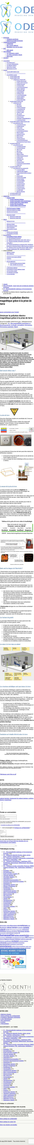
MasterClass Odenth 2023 (15, 216)
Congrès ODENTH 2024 (15, 78)
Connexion (9, 258)
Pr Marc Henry (19, 127)
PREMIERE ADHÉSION (12, 39)
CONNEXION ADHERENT (9, 42)
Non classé (6, 895)
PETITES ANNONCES (11, 261)
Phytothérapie (7, 902)
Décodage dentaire (8, 877)
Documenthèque (7, 235)
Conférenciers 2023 (17, 103)
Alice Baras (19, 104)
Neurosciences (7, 894)
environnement (3, 933)
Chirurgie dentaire (8, 875)
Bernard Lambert (20, 132)
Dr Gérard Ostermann (21, 107)
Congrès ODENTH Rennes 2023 (16, 101)
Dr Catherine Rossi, (21, 115)
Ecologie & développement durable (13, 881)
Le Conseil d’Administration (12, 64)
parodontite (15, 942)
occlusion (15, 941)
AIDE (4, 48)
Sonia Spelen (19, 160)
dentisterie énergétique (11, 931)
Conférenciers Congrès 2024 (19, 79)
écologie (22, 948)
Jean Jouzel (19, 113)
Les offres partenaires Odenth (14, 55)
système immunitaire (14, 948)
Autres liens (10, 56)
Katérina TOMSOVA (21, 89)
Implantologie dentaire (9, 891)
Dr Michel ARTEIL (20, 98)
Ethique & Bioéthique (9, 886)
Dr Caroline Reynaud (21, 148)
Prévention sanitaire (6, 327)
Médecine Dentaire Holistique (12, 939)
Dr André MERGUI (20, 92)
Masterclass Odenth (11, 215)
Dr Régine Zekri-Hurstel (21, 81)
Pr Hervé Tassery (20, 117)
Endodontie (6, 883)
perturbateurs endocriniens (16, 944)
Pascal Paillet (19, 152)
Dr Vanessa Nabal (20, 162)
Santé (16, 327)
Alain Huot (19, 151)
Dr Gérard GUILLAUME (21, 177)
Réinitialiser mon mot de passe (14, 47)
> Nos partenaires (5, 1020)
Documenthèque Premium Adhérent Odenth (16, 269)
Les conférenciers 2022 (18, 123)
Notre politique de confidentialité (8, 1119)
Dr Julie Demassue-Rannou (22, 131)
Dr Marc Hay (19, 165)
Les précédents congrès (12, 75)
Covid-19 (8, 929)
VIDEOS (5, 219)
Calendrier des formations (12, 211)
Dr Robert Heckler (20, 179)
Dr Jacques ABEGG (21, 169)
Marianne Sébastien (21, 191)
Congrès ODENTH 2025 (15, 76)
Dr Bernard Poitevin (21, 134)
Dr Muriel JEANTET (21, 96)
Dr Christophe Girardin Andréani (23, 163)
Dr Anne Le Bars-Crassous (22, 82)
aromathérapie (22, 925)
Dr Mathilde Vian (20, 159)
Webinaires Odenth (11, 224)
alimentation (3, 925)
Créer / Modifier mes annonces (16, 264)
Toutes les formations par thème (13, 210)
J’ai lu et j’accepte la (16, 828)
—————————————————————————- (16, 73)
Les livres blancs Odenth (12, 271)
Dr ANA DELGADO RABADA (22, 171)
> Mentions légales (5, 1014)
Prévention (28, 325)
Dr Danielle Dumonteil (21, 146)
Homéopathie (7, 889)
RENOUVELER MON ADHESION (15, 41)
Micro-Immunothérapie (9, 892)
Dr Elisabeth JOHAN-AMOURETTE (24, 118)
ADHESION (6, 37)
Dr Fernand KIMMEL (21, 180)
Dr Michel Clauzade (21, 84)
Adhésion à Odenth (11, 252)
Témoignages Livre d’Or (12, 68)
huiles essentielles (21, 935)
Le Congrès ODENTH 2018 (15, 193)
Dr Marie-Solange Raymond (22, 155)
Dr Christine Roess (20, 187)
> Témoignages (4, 1023)
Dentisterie (6, 878)
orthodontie (3, 943)
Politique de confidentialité (22, 828)
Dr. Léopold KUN (20, 182)
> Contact (2, 1022)
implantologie (2, 937)
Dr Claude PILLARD (21, 90)
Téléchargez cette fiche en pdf (8, 774)
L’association (6, 61)
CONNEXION (10, 44)
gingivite (16, 933)
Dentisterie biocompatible (10, 880)
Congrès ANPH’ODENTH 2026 (13, 71)
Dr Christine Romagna (21, 124)
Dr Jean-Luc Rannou (21, 188)
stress (6, 948)
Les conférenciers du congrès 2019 (20, 168)
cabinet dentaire (4, 798)
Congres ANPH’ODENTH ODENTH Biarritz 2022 (20, 121)
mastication (9, 937)
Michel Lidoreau (20, 135)
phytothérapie (5, 946)
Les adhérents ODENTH (11, 65)
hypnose (32, 935)
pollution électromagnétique (18, 946)
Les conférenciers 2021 (18, 145)
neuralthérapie (7, 941)
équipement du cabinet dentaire (19, 798)
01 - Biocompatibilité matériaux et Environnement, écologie (15, 324)
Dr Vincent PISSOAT (21, 183)
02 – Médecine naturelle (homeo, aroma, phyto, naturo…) (19, 239)
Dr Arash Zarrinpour (21, 138)
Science (5, 909)
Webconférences (8, 916)
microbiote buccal (16, 937)
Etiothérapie (6, 888)
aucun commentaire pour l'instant (9, 312)
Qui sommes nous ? (11, 62)
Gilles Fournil (19, 149)
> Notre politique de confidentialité (10, 1016)
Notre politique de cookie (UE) (8, 1122)
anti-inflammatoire (12, 925)
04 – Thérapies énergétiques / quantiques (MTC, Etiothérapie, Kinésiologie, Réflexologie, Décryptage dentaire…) (18, 863)
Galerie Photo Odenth (11, 67)
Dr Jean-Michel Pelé (21, 109)
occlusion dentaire (23, 941)
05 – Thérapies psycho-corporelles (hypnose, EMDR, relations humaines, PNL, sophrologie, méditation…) (18, 866)
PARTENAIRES (7, 52)
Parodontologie (7, 900)
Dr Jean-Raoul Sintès (21, 120)
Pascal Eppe (19, 106)
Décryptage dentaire (23, 931)
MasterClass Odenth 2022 (15, 218)
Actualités (20, 325)
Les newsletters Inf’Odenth (12, 233)
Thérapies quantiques (9, 912)
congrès (20, 927)
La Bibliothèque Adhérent (12, 267)
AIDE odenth (10, 50)
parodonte (9, 942)
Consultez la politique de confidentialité (10, 825)
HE (19, 933)
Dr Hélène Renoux (20, 126)
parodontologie (5, 944)
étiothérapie (28, 948)
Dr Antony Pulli (20, 157)
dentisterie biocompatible (17, 929)
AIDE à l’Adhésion (10, 253)
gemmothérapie (10, 933)
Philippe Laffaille (20, 154)
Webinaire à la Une (10, 221)
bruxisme (3, 927)
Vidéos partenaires (8, 914)
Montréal (23, 937)
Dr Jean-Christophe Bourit (22, 87)
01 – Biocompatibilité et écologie (14, 238)
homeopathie (7, 935)
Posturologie (7, 903)
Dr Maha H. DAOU (20, 112)
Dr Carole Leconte (20, 129)
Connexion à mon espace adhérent (14, 257)
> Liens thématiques (6, 1019)
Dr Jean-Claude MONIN (21, 95)
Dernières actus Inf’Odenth (12, 232)
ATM (29, 925)
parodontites (21, 942)
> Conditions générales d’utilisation (10, 1017)
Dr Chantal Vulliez (20, 85)
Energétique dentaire (9, 884)
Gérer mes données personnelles (8, 1125)
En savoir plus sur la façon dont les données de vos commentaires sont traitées (16, 841)
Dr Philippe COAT (20, 93)
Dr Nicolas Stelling (20, 185)
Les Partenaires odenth (13, 53)
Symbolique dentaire (9, 911)
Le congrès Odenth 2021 (15, 143)
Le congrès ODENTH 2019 (15, 166)
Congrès (5, 70)
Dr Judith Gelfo (20, 190)
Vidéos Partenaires (11, 227)
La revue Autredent (11, 274)
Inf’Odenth (5, 230)
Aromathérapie (7, 872)
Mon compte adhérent (12, 45)
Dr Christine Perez (20, 110)
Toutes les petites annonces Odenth (17, 263)
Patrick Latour (20, 137)
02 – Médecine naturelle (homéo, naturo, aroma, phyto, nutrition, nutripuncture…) (17, 855)
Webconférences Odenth (12, 225)
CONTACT (5, 58)
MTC (27, 937)
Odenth (5, 898)
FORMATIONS (6, 196)
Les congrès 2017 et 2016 (15, 194)
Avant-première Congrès (12, 229)
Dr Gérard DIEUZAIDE (21, 99)
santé (27, 946)
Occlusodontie (7, 897)
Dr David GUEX (20, 176)
